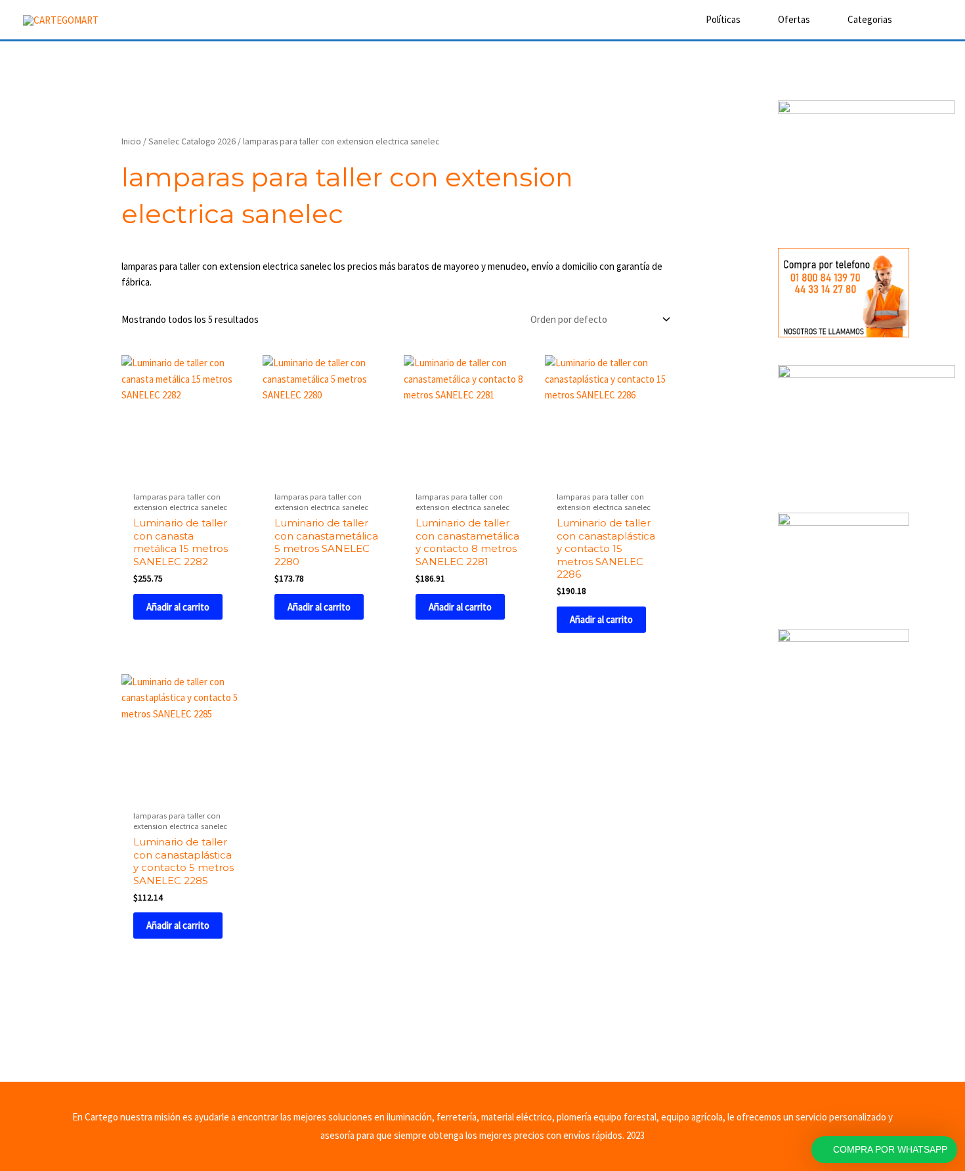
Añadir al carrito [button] (177, 607)
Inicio (131, 141)
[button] (923, 19)
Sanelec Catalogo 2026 (192, 141)
